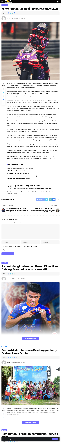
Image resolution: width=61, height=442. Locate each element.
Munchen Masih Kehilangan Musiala (19, 178)
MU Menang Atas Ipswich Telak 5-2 (18, 171)
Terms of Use (30, 439)
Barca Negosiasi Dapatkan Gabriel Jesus (20, 168)
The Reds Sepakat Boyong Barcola (18, 173)
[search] (51, 1)
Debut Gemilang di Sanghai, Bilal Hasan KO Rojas (23, 176)
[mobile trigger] (2, 1)
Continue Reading (30, 338)
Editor (8, 18)
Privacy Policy (21, 439)
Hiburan (4, 346)
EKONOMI (4, 430)
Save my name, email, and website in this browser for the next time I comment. (20, 246)
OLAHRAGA (4, 5)
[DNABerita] (8, 1)
